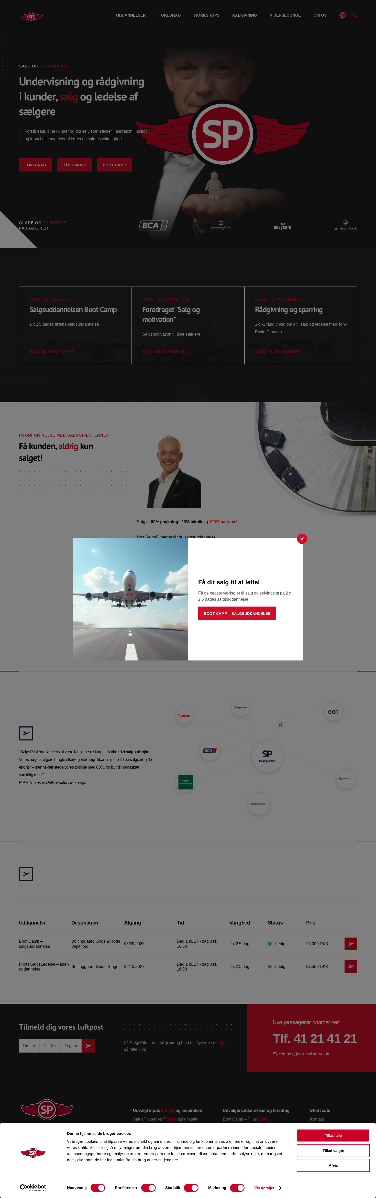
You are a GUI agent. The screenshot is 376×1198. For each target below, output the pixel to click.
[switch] (148, 1188)
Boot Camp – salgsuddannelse (237, 613)
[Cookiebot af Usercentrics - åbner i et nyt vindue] (33, 1188)
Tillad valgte (333, 1150)
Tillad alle (333, 1135)
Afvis (333, 1165)
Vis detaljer (264, 1188)
